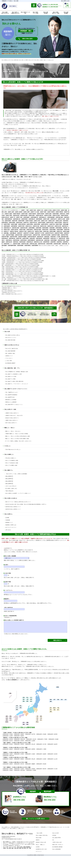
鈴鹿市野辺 (59, 242)
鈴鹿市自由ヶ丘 (54, 238)
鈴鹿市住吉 (62, 213)
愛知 (24, 701)
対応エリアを (8, 462)
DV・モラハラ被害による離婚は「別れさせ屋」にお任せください (18, 441)
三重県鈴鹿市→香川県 (19, 764)
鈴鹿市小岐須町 (29, 220)
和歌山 (37, 721)
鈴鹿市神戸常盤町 (10, 235)
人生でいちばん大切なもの (10, 486)
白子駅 (3, 269)
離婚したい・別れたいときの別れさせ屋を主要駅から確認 (17, 438)
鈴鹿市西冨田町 (31, 240)
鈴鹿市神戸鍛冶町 (32, 236)
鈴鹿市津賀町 (53, 229)
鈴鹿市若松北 (9, 240)
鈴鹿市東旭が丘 (7, 227)
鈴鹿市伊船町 (56, 213)
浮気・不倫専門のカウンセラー (11, 392)
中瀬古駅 (3, 256)
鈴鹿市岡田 (65, 220)
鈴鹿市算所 (32, 238)
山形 (65, 699)
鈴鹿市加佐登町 (24, 215)
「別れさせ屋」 (39, 833)
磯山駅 (3, 271)
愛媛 (27, 722)
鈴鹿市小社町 (44, 220)
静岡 (27, 701)
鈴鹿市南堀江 (27, 217)
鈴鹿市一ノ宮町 (25, 210)
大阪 (41, 718)
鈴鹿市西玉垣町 (61, 240)
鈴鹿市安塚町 (8, 220)
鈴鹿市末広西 (58, 226)
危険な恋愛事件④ (9, 483)
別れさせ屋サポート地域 (10, 409)
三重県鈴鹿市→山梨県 (30, 740)
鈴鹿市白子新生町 (14, 231)
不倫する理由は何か (9, 490)
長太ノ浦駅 (4, 279)
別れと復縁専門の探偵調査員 (11, 394)
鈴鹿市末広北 (29, 226)
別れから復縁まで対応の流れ (42, 835)
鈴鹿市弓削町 (59, 224)
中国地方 (5, 757)
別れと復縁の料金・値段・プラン (12, 368)
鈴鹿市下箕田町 (51, 212)
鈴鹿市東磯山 (32, 227)
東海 (17, 848)
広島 (17, 705)
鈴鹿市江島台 (7, 229)
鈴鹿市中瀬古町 (16, 213)
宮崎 (7, 719)
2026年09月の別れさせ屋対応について (13, 509)
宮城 (58, 699)
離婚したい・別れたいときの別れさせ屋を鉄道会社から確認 (17, 436)
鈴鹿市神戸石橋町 (56, 235)
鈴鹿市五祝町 (48, 213)
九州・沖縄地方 (7, 767)
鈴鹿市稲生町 (5, 238)
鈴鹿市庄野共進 (22, 224)
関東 (10, 848)
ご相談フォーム (54, 314)
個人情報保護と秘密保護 (57, 846)
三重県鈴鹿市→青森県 (19, 734)
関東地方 (5, 737)
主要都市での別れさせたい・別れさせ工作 (14, 415)
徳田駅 (3, 263)
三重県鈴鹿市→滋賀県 (41, 754)
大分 (10, 719)
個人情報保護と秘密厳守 (10, 363)
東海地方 (5, 747)
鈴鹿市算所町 (39, 238)
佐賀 (7, 718)
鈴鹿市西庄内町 (39, 240)
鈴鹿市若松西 (23, 240)
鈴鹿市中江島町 (8, 213)
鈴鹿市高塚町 (20, 245)
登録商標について (9, 522)
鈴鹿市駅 (3, 277)
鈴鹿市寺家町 (21, 220)
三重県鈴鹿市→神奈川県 (19, 739)
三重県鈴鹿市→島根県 (19, 759)
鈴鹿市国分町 (32, 219)
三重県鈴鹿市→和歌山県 (8, 755)
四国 (25, 848)
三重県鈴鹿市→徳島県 (7, 764)
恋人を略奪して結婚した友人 (11, 488)
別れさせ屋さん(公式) (65, 0)
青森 (51, 699)
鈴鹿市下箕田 (43, 212)
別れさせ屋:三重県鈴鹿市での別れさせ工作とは (11, 286)
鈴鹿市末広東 (43, 226)
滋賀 (41, 716)
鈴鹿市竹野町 (25, 238)
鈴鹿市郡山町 (30, 242)
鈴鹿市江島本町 (14, 229)
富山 (27, 697)
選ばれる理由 (38, 837)
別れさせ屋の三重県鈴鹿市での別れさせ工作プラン (12, 290)
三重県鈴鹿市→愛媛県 (30, 764)
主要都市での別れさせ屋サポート (12, 413)
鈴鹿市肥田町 (46, 238)
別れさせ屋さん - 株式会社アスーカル (17, 834)
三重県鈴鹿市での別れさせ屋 (9, 283)
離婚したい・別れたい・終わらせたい (13, 431)
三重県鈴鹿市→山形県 (7, 735)
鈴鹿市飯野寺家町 (12, 245)
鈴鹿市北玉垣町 (56, 215)
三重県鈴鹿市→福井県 (52, 744)
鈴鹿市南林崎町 (51, 217)
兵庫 (37, 719)
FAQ (53, 839)
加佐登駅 (3, 259)
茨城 (54, 709)
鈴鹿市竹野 (18, 238)
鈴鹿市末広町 (50, 226)
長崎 (10, 716)
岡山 (20, 705)
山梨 (27, 699)
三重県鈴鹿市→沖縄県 (31, 770)
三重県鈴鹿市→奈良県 (52, 754)
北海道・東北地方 (7, 732)
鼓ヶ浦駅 (3, 280)
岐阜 (31, 701)
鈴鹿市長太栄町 (33, 243)
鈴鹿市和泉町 (24, 219)
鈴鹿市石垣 (59, 231)
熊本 (10, 718)
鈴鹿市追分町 (9, 242)
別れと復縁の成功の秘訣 (10, 339)
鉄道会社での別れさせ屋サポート (12, 417)
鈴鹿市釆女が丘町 (38, 242)
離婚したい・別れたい (10, 427)
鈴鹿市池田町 (30, 229)
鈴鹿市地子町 (54, 219)
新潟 (24, 697)
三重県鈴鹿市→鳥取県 (7, 759)
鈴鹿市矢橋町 (53, 231)
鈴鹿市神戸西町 (13, 236)
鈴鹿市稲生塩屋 (64, 236)
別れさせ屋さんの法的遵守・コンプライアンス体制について (18, 493)
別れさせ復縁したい (9, 454)
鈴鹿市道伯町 (22, 242)
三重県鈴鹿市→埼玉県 (31, 739)
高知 (27, 724)
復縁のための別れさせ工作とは (12, 344)
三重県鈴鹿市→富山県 (30, 744)
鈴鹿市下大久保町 (35, 212)
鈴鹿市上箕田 (11, 212)
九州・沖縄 (28, 848)
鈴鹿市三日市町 (56, 210)
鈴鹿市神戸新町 (18, 235)
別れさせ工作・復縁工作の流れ (11, 348)
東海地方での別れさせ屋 (41, 842)
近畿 (20, 848)
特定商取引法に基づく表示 (41, 849)
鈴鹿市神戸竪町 (64, 235)
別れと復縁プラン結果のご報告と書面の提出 (14, 381)
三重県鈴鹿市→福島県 (19, 735)
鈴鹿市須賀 (64, 243)
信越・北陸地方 (7, 742)
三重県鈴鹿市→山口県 (52, 759)
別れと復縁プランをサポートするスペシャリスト (16, 388)
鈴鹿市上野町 (27, 212)
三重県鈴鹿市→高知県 (41, 764)
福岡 (7, 716)
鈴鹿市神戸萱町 (5, 236)
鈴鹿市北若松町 (64, 215)
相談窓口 (38, 839)
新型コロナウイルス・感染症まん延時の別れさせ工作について (18, 501)
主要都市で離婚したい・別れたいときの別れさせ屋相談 (16, 433)
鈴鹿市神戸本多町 (28, 235)
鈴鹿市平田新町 (41, 222)
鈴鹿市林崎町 (45, 227)
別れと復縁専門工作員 (9, 397)
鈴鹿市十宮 (12, 217)
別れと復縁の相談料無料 (10, 350)
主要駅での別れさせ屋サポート (11, 420)
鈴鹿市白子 (6, 231)
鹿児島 (7, 721)
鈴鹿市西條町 (54, 240)
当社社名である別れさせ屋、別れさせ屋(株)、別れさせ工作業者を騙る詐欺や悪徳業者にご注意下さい (26, 504)
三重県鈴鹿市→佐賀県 (19, 768)
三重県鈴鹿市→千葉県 (42, 739)
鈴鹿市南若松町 (8, 219)
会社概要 (7, 517)
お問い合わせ (8, 529)
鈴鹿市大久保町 (61, 219)
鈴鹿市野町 (53, 242)
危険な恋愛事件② (9, 478)
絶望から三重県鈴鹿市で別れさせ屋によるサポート (12, 294)
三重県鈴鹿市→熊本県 (41, 768)
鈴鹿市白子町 (31, 231)
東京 (51, 707)
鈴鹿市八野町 (9, 215)
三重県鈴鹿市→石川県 (41, 744)
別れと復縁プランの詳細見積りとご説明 (13, 374)
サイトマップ (38, 851)
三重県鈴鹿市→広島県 (41, 759)
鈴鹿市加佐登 (16, 215)
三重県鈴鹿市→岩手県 (30, 734)
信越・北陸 (14, 848)
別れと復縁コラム (9, 470)
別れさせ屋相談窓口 (12, 679)
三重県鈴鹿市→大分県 (52, 768)
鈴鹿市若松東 (16, 240)
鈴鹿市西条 (47, 240)
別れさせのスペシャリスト (10, 337)
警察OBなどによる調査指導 (10, 402)
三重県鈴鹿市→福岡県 (7, 768)
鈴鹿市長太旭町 (25, 243)
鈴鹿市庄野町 (37, 224)
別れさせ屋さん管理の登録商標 (23, 846)
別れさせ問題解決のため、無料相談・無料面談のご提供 (16, 371)
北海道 (57, 687)
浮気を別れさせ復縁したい (10, 458)
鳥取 (20, 707)
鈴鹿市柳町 (52, 227)
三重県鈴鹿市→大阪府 (7, 754)
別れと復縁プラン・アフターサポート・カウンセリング (16, 383)
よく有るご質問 (8, 360)
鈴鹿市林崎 (38, 227)
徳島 (24, 724)
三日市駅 (3, 254)
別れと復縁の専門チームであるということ (14, 404)
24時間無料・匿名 (25, 31)
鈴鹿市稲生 (47, 236)
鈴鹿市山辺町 (59, 220)
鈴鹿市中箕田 (24, 213)
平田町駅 (3, 262)
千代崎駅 (3, 260)
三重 (37, 716)
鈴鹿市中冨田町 (59, 212)
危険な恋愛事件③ (9, 481)
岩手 (54, 699)
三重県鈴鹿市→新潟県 (7, 744)
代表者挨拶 (7, 520)
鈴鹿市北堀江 (32, 215)
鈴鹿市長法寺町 (41, 243)
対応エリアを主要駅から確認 (11, 465)
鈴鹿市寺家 (14, 220)
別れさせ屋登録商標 (56, 849)
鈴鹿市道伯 (15, 242)
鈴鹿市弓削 (52, 224)
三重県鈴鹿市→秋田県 (52, 734)
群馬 (51, 711)
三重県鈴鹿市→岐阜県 (19, 749)
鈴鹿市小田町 (37, 220)
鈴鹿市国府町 (39, 219)
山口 (17, 707)
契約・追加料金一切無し (10, 353)
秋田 (62, 699)
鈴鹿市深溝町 (60, 229)
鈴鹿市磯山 (6, 233)
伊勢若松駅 (4, 257)
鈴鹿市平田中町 (33, 222)
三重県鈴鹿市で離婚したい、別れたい (9, 287)
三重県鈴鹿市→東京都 (7, 739)
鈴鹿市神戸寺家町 (59, 233)
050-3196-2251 (27, 39)
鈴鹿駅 (3, 274)
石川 (31, 697)
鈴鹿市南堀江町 (34, 217)
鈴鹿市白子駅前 (38, 231)
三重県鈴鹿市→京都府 (30, 754)
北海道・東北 (5, 848)
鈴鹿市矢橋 (45, 231)
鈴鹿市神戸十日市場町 (29, 233)
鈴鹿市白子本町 (23, 231)
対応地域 (54, 835)
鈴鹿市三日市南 (48, 210)
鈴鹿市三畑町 (64, 210)
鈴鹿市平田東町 (58, 222)
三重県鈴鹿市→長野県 (19, 744)
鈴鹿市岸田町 (19, 222)
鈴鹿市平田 (26, 222)
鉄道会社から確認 (14, 462)
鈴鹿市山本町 (51, 220)
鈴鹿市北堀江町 (39, 215)
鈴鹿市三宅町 (33, 210)
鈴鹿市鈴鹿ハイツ (8, 243)
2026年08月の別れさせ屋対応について (13, 506)
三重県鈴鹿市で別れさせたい (7, 289)
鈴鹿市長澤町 (49, 243)
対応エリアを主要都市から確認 (11, 460)
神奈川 (54, 707)
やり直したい (8, 445)
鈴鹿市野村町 (46, 242)
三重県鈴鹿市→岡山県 (30, 759)
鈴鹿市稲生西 (12, 238)
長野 (31, 699)
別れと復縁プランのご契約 (10, 376)
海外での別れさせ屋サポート (11, 422)
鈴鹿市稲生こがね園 (55, 236)
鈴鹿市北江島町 (48, 215)
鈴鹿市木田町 (21, 226)
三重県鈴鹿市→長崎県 (30, 768)
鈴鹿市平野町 (7, 224)
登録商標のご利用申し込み (10, 524)
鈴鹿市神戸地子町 (49, 233)
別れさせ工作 (5, 195)
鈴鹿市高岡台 (28, 245)
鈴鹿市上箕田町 (18, 212)
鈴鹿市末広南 (36, 226)
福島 (51, 701)
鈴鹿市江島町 (22, 229)
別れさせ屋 (8, 110)
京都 (37, 718)
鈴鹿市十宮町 (19, 217)
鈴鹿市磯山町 (13, 233)
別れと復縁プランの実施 (10, 378)
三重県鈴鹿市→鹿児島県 (19, 770)
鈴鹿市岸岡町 (12, 222)
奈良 (41, 719)
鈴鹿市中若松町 (40, 213)
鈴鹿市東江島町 (15, 227)
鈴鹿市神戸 (19, 233)
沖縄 (10, 693)
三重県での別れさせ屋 (56, 842)
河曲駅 (3, 266)
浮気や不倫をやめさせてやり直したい (13, 449)
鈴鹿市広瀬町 (14, 224)
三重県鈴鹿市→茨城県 (53, 739)
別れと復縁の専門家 (56, 837)
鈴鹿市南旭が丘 (42, 217)
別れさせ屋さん (9, 514)
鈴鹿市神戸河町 (36, 235)
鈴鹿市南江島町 (59, 217)
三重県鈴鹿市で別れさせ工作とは (8, 292)
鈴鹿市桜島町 (59, 227)
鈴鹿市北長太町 (5, 217)
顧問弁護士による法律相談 (10, 399)
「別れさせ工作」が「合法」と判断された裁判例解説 (16, 473)
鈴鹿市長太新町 (16, 243)
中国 (22, 848)
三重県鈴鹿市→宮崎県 (7, 770)
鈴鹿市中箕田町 (32, 213)
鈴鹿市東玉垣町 (24, 227)
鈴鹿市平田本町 (50, 222)
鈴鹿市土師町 (46, 219)
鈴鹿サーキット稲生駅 (6, 276)
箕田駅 (3, 272)
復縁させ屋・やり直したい (57, 844)
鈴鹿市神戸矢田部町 (46, 235)
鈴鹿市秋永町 (40, 236)
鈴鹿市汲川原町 (37, 229)
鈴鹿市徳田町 (14, 226)
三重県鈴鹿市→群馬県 (19, 740)
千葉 (58, 707)
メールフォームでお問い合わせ (36, 818)
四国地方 (5, 762)
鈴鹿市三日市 (40, 210)
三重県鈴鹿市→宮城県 (41, 734)
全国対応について (9, 355)
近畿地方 (5, 752)
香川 (24, 722)
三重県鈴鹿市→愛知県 (7, 749)
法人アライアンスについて (10, 527)
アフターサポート (9, 358)
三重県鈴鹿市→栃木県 (7, 740)
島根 (17, 709)
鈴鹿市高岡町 (35, 245)
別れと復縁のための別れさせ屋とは (12, 335)
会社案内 (38, 846)
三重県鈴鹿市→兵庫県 (19, 754)
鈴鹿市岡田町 (5, 222)
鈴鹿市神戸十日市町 (39, 233)
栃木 (58, 709)
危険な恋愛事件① (9, 476)
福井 (24, 699)
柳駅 (2, 265)
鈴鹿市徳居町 (7, 226)
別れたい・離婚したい (40, 844)
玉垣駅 (3, 268)
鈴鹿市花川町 (62, 238)
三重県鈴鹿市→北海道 (7, 734)
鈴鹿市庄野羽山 (44, 224)
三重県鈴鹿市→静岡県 (30, 749)
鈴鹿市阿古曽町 (57, 243)
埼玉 (51, 709)
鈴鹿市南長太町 (16, 219)
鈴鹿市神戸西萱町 (22, 236)
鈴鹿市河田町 (45, 229)
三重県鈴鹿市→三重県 (41, 749)
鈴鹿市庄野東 (30, 224)
